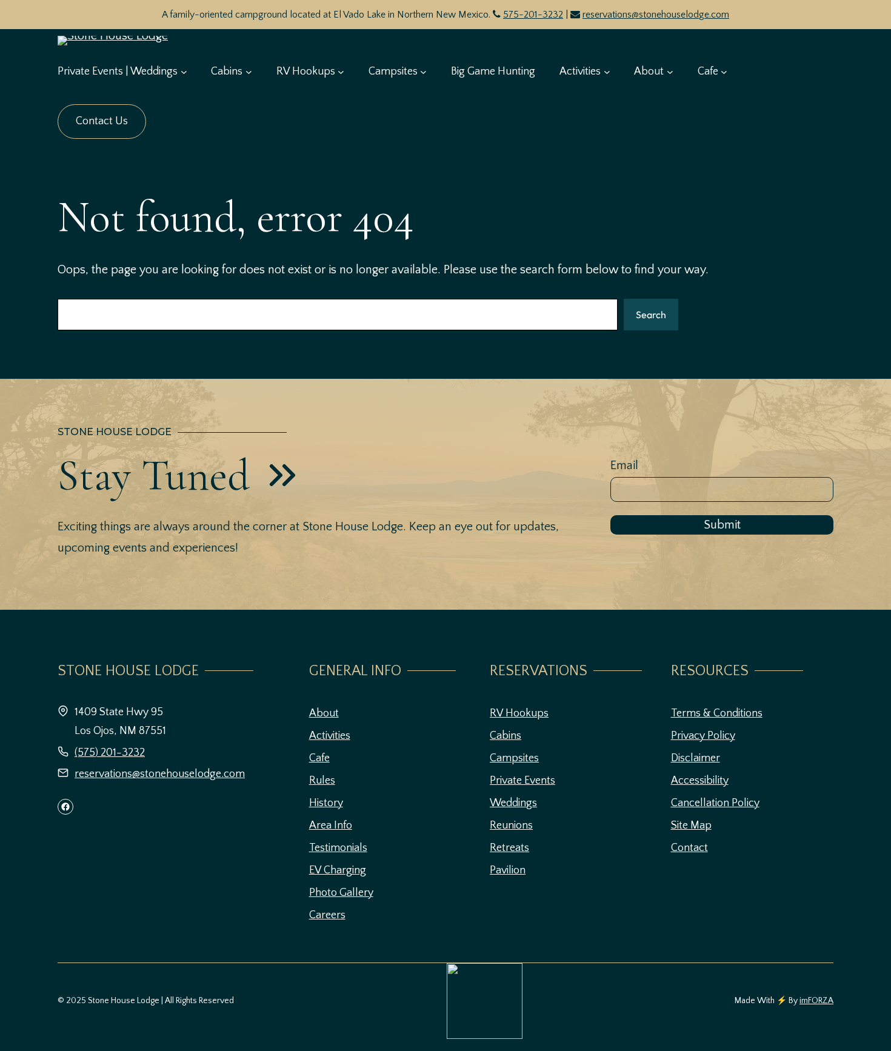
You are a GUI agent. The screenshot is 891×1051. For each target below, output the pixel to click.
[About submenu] (670, 71)
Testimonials (338, 848)
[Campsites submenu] (423, 71)
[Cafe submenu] (724, 71)
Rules (322, 781)
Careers (327, 915)
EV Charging (337, 870)
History (326, 803)
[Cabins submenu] (248, 71)
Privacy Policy (703, 736)
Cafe (319, 758)
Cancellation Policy (715, 803)
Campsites (514, 758)
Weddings (513, 803)
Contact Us (102, 121)
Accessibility (700, 781)
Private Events (522, 781)
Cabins (505, 736)
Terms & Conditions (717, 713)
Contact (689, 848)
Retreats (509, 848)
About (324, 713)
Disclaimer (695, 758)
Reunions (511, 825)
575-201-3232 (533, 14)
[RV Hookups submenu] (341, 71)
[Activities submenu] (607, 71)
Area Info (330, 825)
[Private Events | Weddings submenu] (184, 71)
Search (651, 315)
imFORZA (816, 1001)
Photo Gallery (341, 893)
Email (624, 465)
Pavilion (508, 870)
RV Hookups (519, 713)
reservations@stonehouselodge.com (655, 14)
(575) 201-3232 (110, 753)
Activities (329, 736)
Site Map (691, 825)
